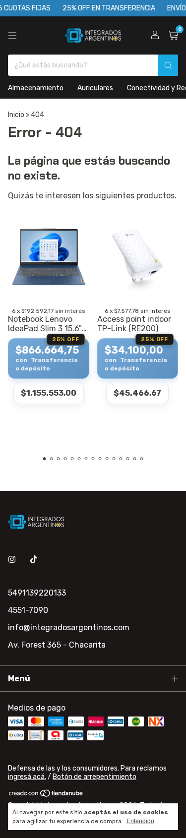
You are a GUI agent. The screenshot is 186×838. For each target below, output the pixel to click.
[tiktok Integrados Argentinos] (34, 559)
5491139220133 (37, 593)
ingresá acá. (27, 777)
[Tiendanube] (46, 795)
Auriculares (95, 88)
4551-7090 (28, 610)
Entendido (140, 821)
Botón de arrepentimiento (94, 777)
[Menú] (12, 35)
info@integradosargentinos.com (68, 627)
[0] (173, 36)
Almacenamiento (35, 88)
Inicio (16, 115)
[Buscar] (168, 65)
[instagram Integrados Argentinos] (12, 559)
